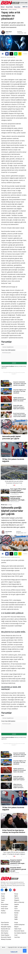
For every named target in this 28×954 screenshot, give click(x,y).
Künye (16, 922)
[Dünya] (14, 426)
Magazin (16, 900)
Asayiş (3, 896)
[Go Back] (25, 951)
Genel (16, 915)
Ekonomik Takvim (6, 937)
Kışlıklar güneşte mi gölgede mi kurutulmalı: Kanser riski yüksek (19, 399)
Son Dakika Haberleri (20, 933)
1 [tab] (13, 485)
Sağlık (16, 906)
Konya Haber (9, 7)
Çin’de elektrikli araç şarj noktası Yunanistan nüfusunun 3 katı (14, 482)
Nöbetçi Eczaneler (6, 939)
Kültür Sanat (4, 908)
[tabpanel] (14, 476)
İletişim (16, 926)
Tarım (16, 908)
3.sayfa (3, 898)
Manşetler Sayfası (6, 926)
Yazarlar (16, 898)
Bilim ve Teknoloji (12, 9)
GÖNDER (14, 363)
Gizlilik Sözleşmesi (19, 924)
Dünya (10, 504)
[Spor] (14, 449)
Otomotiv (17, 911)
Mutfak (16, 913)
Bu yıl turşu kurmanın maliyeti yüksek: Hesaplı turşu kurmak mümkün (19, 415)
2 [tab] (14, 485)
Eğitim (16, 896)
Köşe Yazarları (5, 922)
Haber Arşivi (17, 929)
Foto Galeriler (5, 924)
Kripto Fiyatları (5, 935)
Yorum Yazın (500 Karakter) (8, 350)
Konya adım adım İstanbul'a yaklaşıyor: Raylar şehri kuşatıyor (19, 407)
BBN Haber (4, 9)
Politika (3, 911)
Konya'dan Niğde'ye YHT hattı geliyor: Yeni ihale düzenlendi (19, 391)
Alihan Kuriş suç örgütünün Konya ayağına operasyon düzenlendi (18, 786)
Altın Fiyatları (4, 933)
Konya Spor (17, 7)
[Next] (21, 484)
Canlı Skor (17, 937)
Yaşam (3, 900)
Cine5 (15, 935)
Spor (2, 902)
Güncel (2, 7)
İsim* (2, 344)
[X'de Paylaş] (11, 53)
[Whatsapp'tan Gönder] (15, 53)
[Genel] (14, 820)
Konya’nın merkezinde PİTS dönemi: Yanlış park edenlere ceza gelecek (19, 383)
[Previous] (6, 484)
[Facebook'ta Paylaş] (7, 53)
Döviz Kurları (4, 931)
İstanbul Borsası (5, 929)
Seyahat (16, 904)
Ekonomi (3, 913)
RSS (4, 947)
